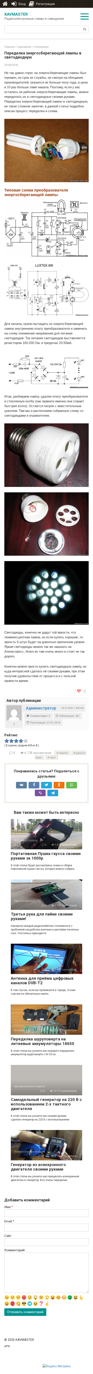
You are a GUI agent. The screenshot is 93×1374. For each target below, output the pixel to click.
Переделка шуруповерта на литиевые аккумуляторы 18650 (42, 1041)
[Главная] (5, 4)
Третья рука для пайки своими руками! (42, 916)
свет (53, 757)
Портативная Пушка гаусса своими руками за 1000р (46, 856)
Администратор (41, 708)
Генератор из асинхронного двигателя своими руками (38, 1167)
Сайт (7, 1236)
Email (9, 1221)
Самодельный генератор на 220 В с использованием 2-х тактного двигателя (46, 1104)
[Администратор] (14, 713)
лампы (63, 753)
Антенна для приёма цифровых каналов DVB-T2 (42, 980)
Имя (8, 1207)
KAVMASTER (16, 14)
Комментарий (14, 1250)
